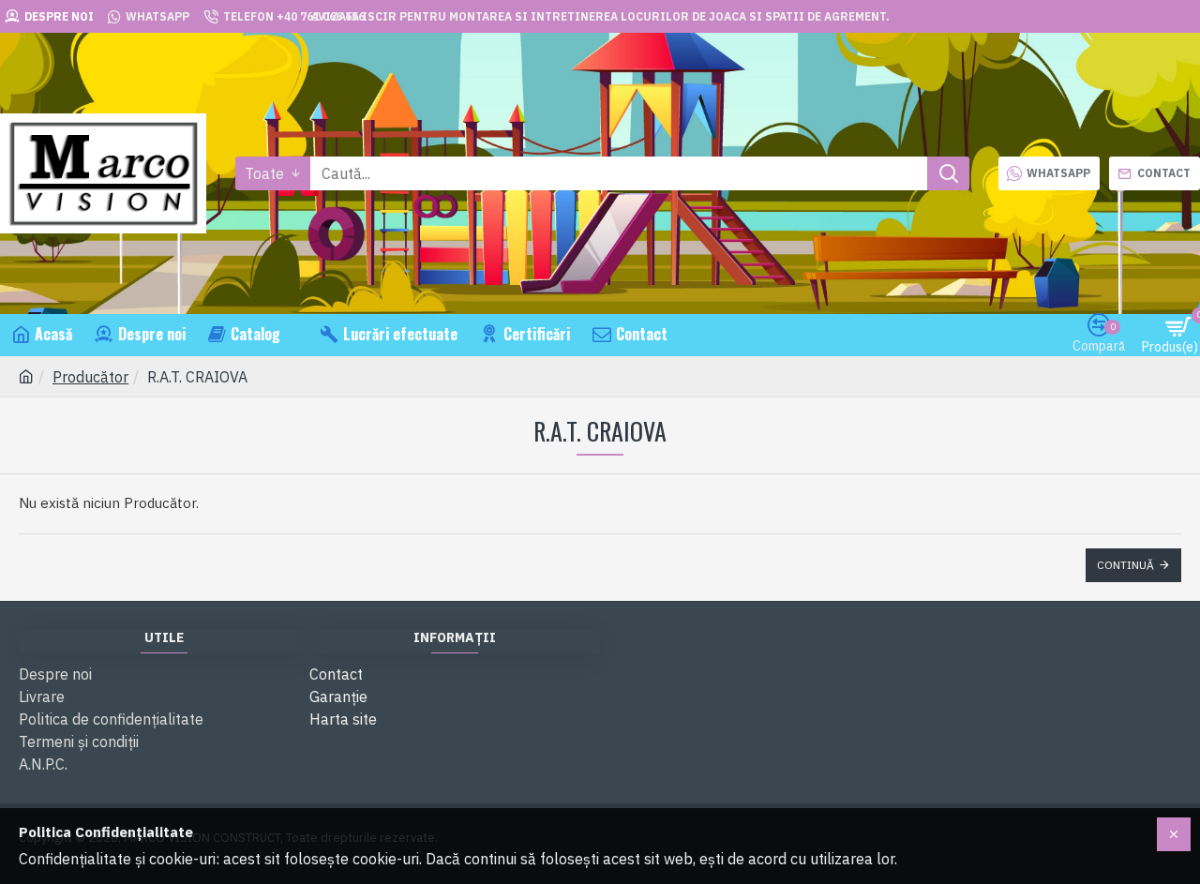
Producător (90, 376)
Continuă (1125, 565)
